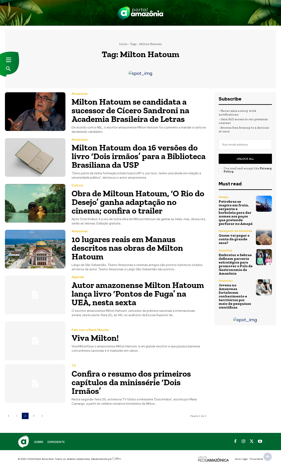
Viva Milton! (95, 338)
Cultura (77, 185)
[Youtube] (260, 441)
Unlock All (245, 159)
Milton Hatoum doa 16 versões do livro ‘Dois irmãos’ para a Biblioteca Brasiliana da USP (139, 156)
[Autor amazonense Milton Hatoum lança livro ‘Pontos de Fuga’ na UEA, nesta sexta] (35, 295)
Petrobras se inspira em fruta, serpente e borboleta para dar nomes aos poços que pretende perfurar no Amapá (236, 212)
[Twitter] (252, 441)
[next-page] (42, 416)
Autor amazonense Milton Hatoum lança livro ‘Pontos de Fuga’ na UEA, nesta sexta (138, 293)
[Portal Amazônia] (140, 13)
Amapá (223, 197)
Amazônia (225, 250)
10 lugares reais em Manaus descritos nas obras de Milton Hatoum (127, 248)
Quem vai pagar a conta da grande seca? (234, 239)
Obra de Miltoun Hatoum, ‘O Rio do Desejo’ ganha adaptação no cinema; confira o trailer (138, 202)
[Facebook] (235, 441)
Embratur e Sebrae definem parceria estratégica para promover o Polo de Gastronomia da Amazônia (236, 264)
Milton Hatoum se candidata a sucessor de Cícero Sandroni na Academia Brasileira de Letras (130, 110)
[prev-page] (8, 416)
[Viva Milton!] (35, 340)
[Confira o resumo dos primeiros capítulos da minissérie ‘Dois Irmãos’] (35, 383)
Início (123, 44)
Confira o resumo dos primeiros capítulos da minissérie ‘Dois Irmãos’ (131, 382)
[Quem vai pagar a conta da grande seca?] (264, 237)
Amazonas (80, 93)
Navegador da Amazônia (235, 231)
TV (74, 365)
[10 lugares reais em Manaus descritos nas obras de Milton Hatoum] (35, 249)
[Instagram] (243, 441)
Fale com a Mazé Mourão (90, 330)
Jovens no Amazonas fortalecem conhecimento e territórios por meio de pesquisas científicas (235, 296)
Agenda (78, 277)
